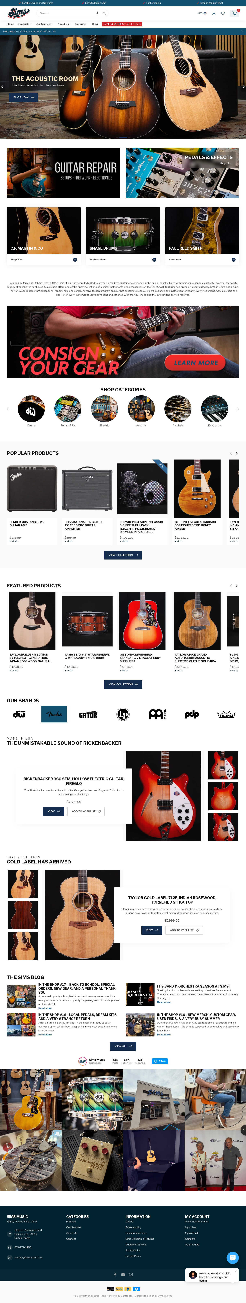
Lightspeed (127, 1295)
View (51, 811)
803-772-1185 (22, 1247)
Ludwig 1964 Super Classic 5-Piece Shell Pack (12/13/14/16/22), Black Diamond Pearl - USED (141, 527)
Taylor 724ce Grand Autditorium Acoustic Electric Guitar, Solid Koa (195, 658)
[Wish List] (223, 13)
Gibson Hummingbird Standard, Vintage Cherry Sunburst (140, 658)
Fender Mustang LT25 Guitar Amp (27, 523)
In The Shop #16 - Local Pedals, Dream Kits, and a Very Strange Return (78, 1017)
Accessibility (133, 1250)
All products (192, 1244)
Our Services (43, 24)
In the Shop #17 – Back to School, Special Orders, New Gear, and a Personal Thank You (77, 988)
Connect (80, 24)
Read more (45, 1008)
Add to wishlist (83, 811)
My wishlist (191, 1233)
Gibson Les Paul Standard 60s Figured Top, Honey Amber (195, 525)
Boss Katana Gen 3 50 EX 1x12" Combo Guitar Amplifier (83, 525)
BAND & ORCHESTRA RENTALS (122, 24)
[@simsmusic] (82, 1061)
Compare (190, 1239)
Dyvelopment (165, 1295)
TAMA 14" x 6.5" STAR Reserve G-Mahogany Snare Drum (87, 656)
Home (10, 24)
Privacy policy (133, 1227)
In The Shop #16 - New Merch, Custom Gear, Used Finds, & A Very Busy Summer (196, 1017)
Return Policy (133, 1256)
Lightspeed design (144, 1295)
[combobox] (72, 13)
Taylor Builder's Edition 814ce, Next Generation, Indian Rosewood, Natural (31, 658)
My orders (190, 1227)
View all (121, 1046)
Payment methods (136, 1233)
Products (23, 24)
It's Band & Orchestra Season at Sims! (193, 986)
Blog (95, 24)
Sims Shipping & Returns (140, 1239)
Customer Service (136, 1244)
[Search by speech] (97, 13)
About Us (63, 24)
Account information (196, 1221)
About (129, 1221)
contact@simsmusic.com (28, 1257)
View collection (121, 555)
